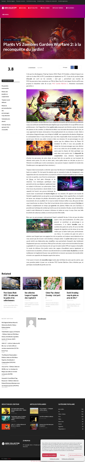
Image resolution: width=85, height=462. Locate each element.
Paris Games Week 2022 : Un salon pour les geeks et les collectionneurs (11, 296)
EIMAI (9, 458)
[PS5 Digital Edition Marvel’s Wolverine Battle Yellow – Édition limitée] (6, 411)
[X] (79, 3)
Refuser (62, 455)
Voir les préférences (75, 455)
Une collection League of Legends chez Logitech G (31, 295)
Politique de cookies (54, 459)
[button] (81, 8)
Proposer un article (20, 1)
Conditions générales (63, 1)
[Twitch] (76, 3)
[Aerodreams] (31, 322)
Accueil (23, 8)
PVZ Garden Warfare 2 (60, 83)
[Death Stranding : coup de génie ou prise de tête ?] (74, 283)
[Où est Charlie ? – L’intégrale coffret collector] (34, 411)
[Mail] (74, 3)
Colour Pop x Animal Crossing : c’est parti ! (53, 295)
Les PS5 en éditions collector (46, 416)
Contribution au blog (31, 1)
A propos (4, 1)
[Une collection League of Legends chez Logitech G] (32, 283)
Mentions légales (11, 1)
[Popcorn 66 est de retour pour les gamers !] (34, 427)
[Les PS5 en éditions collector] (34, 419)
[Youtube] (82, 3)
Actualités (33, 8)
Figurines (70, 8)
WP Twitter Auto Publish (36, 461)
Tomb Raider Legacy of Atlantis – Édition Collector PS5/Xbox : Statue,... (18, 418)
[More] (80, 67)
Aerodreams (32, 67)
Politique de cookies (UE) (51, 1)
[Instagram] (71, 3)
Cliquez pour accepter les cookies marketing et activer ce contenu (54, 105)
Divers (6, 14)
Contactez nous (40, 1)
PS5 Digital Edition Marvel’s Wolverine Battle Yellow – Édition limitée (10, 325)
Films (3, 352)
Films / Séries (58, 8)
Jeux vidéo (46, 8)
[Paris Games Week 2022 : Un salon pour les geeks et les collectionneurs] (11, 283)
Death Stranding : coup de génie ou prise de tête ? (73, 295)
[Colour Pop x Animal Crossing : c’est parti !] (53, 283)
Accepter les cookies (49, 455)
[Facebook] (68, 3)
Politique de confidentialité (68, 459)
